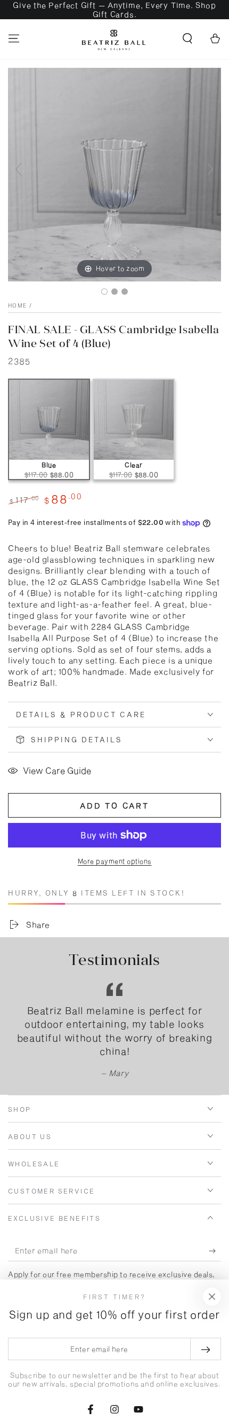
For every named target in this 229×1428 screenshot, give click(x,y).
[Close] (212, 1296)
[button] (187, 38)
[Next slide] (210, 169)
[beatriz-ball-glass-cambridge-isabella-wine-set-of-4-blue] (104, 291)
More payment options (115, 861)
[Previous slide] (18, 169)
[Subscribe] (215, 1250)
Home (17, 305)
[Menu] (14, 38)
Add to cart (114, 805)
